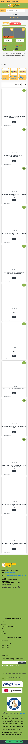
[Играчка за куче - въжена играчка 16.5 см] (14, 373)
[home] (8, 17)
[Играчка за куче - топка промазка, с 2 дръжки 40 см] (14, 140)
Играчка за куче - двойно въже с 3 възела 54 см (14, 234)
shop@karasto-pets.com (16, 575)
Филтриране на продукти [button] (15, 741)
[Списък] (4, 85)
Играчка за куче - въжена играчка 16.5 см (14, 388)
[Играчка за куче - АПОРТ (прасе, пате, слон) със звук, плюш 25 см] (14, 449)
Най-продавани (15, 23)
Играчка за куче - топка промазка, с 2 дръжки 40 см (14, 156)
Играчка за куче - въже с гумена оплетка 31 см (14, 350)
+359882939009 (10, 572)
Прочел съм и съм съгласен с (11, 666)
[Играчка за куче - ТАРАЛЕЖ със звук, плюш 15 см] (14, 527)
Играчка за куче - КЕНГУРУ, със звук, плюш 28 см (14, 427)
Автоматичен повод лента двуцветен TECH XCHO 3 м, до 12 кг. (8, 43)
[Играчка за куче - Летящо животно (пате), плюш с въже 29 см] (14, 101)
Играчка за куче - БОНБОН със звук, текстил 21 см (14, 505)
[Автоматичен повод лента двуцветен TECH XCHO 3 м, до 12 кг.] (8, 33)
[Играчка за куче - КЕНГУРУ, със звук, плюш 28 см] (14, 411)
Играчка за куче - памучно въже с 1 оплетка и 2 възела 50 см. (14, 273)
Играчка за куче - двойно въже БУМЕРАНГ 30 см (14, 312)
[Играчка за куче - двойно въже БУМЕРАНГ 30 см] (14, 295)
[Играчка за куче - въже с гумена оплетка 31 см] (14, 334)
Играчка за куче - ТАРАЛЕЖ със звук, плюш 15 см (14, 544)
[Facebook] (14, 558)
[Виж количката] (26, 5)
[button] (4, 49)
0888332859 (22, 713)
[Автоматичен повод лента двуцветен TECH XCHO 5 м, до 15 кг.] (19, 33)
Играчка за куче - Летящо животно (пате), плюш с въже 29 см (14, 117)
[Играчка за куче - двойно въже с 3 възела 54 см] (14, 217)
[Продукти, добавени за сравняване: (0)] (6, 85)
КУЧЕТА (12, 17)
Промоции (6, 23)
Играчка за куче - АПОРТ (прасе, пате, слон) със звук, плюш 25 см (14, 466)
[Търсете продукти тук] (26, 10)
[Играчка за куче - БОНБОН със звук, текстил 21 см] (14, 488)
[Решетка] (2, 85)
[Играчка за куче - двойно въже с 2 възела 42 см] (14, 178)
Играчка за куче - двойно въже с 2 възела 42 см (14, 195)
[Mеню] (2, 5)
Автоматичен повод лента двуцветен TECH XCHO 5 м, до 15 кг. (20, 43)
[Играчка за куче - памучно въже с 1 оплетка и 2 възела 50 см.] (14, 256)
